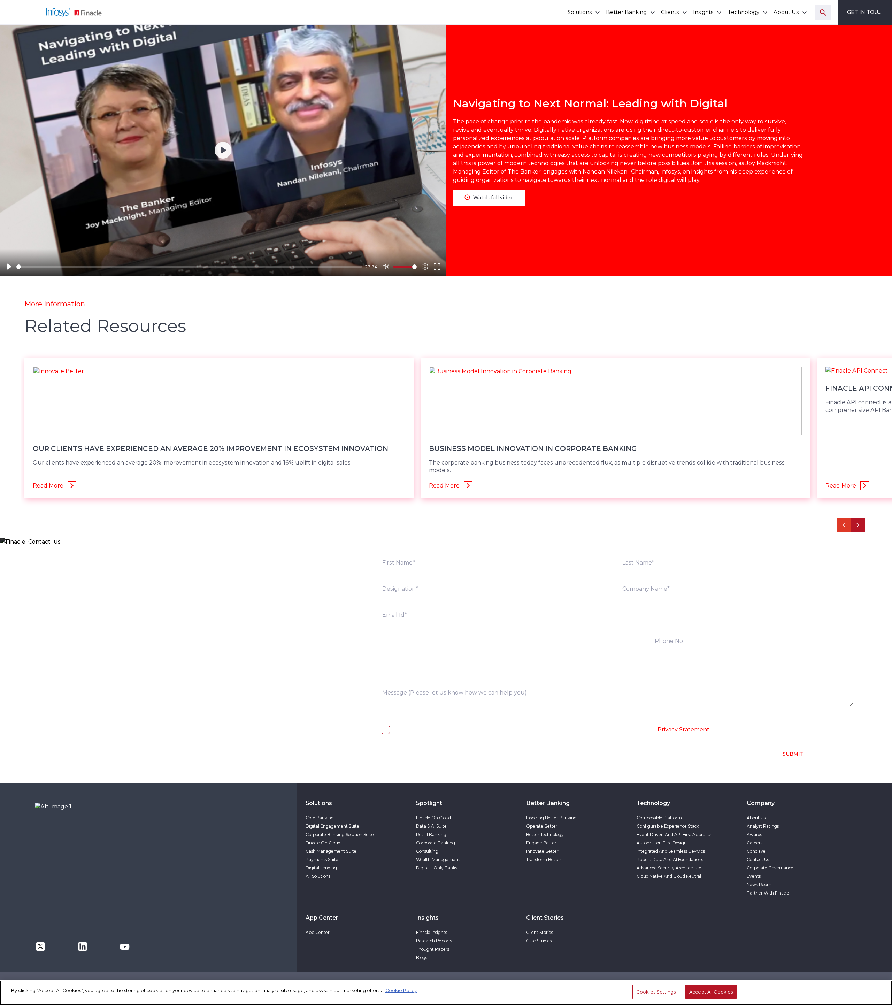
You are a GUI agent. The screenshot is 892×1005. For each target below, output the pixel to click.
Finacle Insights (431, 932)
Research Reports (434, 940)
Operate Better (542, 826)
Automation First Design (662, 842)
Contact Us (758, 859)
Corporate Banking (435, 842)
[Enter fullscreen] (437, 266)
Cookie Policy (401, 990)
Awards (754, 834)
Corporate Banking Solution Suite (340, 834)
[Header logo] (51, 12)
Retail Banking (431, 834)
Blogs (421, 957)
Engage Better (541, 842)
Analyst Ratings (763, 826)
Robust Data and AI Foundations (670, 859)
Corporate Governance (770, 867)
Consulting (427, 851)
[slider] (189, 266)
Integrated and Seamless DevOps (671, 851)
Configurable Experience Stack (668, 826)
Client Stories (539, 932)
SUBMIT (793, 754)
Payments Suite (322, 859)
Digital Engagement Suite (332, 826)
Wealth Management (438, 859)
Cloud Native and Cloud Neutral (669, 876)
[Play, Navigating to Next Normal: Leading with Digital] (9, 266)
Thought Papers (432, 949)
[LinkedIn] (82, 946)
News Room (759, 884)
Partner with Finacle (768, 893)
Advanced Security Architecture (669, 867)
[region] (446, 992)
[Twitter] (40, 946)
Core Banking (320, 817)
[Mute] (385, 266)
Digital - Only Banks (436, 867)
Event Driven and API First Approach (675, 834)
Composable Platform (659, 817)
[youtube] (124, 946)
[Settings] (425, 266)
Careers (754, 842)
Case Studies (539, 940)
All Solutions (318, 876)
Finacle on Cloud (323, 842)
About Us (756, 817)
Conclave (756, 851)
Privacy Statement (683, 729)
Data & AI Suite (431, 826)
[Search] (823, 12)
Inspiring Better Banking (551, 817)
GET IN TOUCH (866, 12)
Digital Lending (321, 867)
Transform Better (543, 859)
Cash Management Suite (331, 851)
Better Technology (545, 834)
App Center (318, 932)
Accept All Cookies (711, 992)
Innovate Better (542, 851)
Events (754, 876)
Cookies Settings (656, 992)
